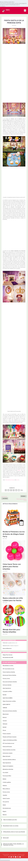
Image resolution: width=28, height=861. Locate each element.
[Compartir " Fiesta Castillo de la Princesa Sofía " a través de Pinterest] (13, 490)
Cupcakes (5, 795)
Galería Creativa (6, 798)
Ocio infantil (5, 772)
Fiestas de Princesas (7, 746)
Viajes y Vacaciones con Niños (9, 701)
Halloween (5, 723)
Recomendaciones (7, 808)
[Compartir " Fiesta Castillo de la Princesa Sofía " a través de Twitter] (8, 490)
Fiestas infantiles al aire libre (9, 749)
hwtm (17, 479)
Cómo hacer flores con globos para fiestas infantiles (12, 566)
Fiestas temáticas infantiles (9, 672)
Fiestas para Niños (6, 854)
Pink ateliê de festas (10, 479)
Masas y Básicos (6, 788)
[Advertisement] (14, 59)
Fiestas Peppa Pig (12, 855)
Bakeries (5, 814)
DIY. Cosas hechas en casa (8, 668)
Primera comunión (7, 733)
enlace (19, 470)
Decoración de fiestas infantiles (10, 681)
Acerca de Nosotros (7, 648)
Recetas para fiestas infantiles (9, 675)
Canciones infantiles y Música (9, 759)
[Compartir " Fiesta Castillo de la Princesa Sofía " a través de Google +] (11, 490)
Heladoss (5, 785)
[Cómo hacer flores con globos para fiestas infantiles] (14, 551)
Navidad (4, 694)
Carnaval (5, 720)
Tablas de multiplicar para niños (10, 819)
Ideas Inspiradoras (7, 688)
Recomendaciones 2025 (8, 657)
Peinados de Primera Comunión (9, 736)
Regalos (4, 811)
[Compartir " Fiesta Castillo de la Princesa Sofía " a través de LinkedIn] (16, 490)
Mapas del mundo (6, 756)
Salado (4, 804)
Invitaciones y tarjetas (7, 753)
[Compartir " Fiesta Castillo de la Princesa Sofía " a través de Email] (19, 490)
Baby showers (6, 714)
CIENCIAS (5, 707)
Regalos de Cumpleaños (8, 766)
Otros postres (6, 801)
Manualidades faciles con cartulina (10, 825)
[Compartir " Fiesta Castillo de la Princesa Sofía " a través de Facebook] (5, 490)
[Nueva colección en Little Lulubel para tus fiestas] (14, 584)
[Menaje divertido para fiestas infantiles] (14, 615)
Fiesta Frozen (6, 855)
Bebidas (4, 779)
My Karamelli (6, 837)
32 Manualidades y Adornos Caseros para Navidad (14, 831)
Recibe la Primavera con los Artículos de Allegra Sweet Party (14, 534)
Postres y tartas (6, 678)
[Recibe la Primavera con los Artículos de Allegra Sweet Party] (14, 518)
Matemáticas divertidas (8, 769)
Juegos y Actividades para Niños (10, 740)
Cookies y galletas (7, 782)
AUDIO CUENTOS (6, 704)
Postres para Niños (7, 775)
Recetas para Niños (21, 854)
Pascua (4, 730)
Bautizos (5, 717)
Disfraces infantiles (7, 685)
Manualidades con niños (8, 665)
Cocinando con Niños (7, 691)
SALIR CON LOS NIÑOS (7, 698)
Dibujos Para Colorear (7, 654)
